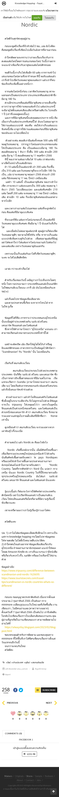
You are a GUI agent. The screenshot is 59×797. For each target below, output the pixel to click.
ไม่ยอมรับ (49, 17)
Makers (11, 3)
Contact (30, 780)
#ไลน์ (8, 662)
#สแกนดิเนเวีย (37, 662)
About (20, 780)
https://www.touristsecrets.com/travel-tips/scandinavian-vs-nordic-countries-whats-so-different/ (28, 582)
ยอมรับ (37, 17)
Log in (30, 754)
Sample (38, 776)
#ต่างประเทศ (17, 662)
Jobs (39, 780)
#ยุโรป (27, 662)
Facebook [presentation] (26, 740)
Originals (19, 776)
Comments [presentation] (13, 733)
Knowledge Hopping (25, 3)
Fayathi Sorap (43, 3)
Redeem (49, 776)
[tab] (13, 733)
